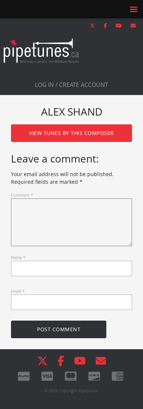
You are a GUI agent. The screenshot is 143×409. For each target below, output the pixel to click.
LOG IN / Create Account (71, 85)
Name (18, 257)
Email (18, 291)
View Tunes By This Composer (71, 132)
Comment (22, 195)
